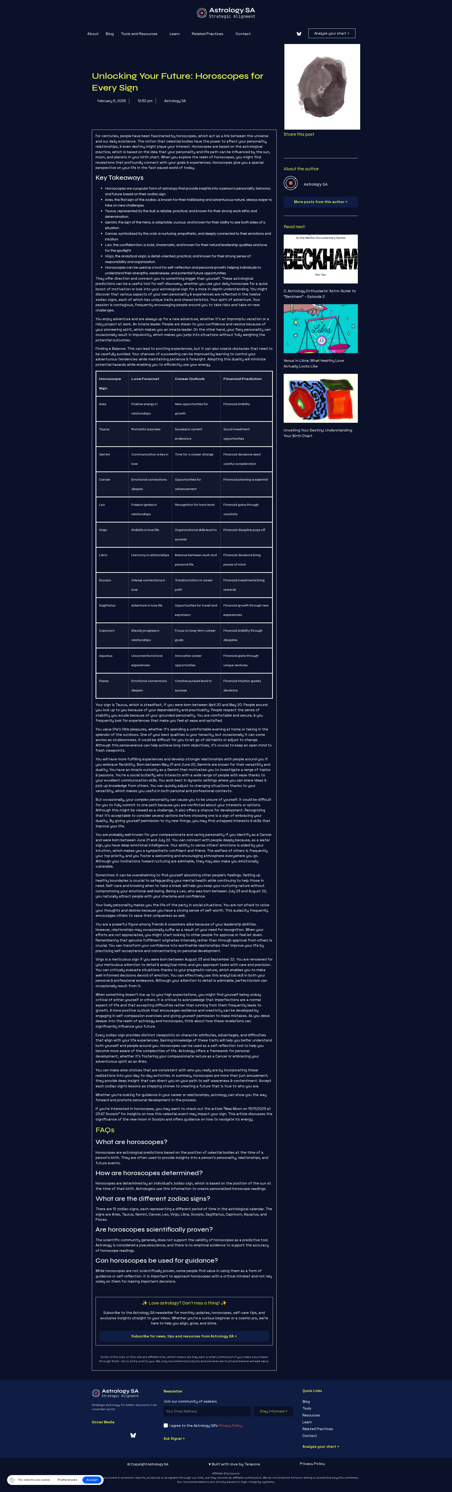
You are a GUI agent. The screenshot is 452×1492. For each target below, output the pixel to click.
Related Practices (207, 7)
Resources (311, 1353)
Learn (175, 7)
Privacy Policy (230, 1363)
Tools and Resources (139, 7)
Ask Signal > (174, 1376)
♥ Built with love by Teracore (234, 1401)
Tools (307, 1346)
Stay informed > (273, 1349)
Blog (110, 7)
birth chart (150, 94)
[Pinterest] (287, 7)
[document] (226, 1461)
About (93, 7)
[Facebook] (263, 7)
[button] (364, 8)
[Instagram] (275, 7)
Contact (243, 7)
